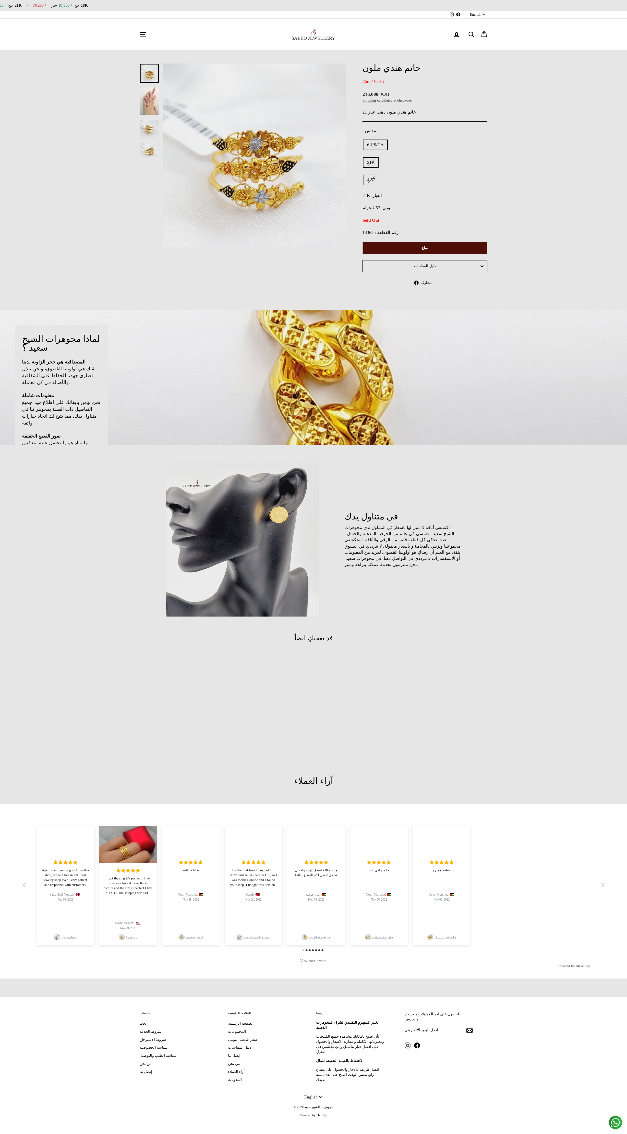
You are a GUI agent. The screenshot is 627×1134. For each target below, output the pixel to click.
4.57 (371, 179)
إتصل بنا (146, 1072)
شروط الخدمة (150, 1031)
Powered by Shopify (313, 1115)
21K (371, 162)
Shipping (369, 100)
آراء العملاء (236, 1072)
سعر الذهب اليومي (242, 1040)
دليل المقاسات (425, 266)
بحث (143, 1023)
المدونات (235, 1080)
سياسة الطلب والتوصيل (158, 1055)
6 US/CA (375, 144)
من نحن (145, 1064)
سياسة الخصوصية (154, 1047)
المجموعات (237, 1031)
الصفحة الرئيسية (240, 1023)
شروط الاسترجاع (153, 1040)
